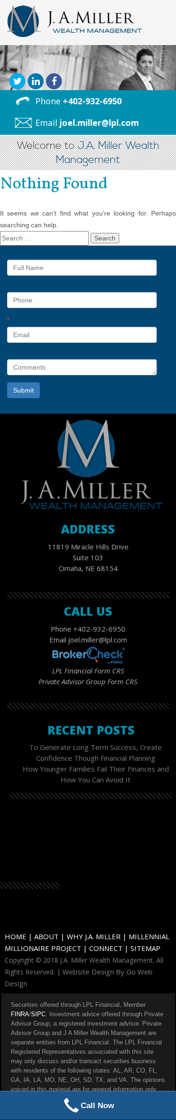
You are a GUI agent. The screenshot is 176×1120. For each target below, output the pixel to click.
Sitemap (145, 948)
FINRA (20, 1014)
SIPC (38, 1014)
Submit (23, 390)
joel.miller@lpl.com (99, 122)
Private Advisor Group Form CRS (88, 681)
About (46, 936)
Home (15, 936)
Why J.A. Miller (94, 936)
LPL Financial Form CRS (88, 670)
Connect (105, 948)
